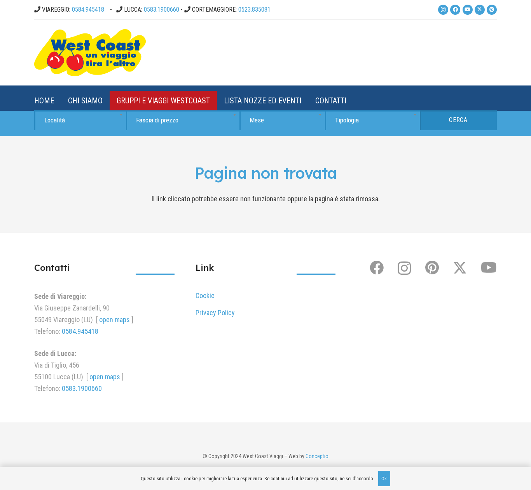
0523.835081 (254, 9)
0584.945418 (88, 9)
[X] (480, 10)
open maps (114, 320)
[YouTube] (468, 10)
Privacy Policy (215, 313)
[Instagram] (443, 10)
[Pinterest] (492, 10)
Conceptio (317, 456)
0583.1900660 (161, 9)
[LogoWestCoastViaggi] (90, 52)
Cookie (205, 295)
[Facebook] (455, 10)
